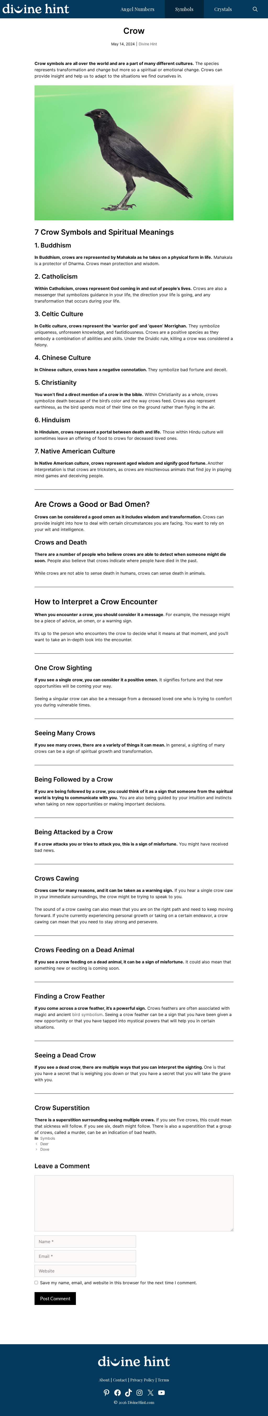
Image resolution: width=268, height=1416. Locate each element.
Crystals (223, 9)
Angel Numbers (137, 9)
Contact (120, 1379)
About (105, 1379)
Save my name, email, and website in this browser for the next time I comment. (118, 1282)
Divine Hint (148, 44)
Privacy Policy (142, 1379)
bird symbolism (87, 1014)
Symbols (184, 9)
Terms (163, 1379)
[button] (255, 9)
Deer (44, 1143)
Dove (44, 1149)
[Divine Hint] (36, 9)
